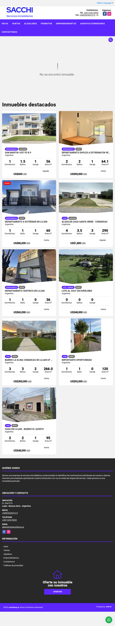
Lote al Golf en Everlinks (77, 291)
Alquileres (30, 23)
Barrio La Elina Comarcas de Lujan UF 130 (29, 360)
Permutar (46, 23)
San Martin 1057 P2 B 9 (18, 153)
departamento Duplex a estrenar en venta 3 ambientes (86, 153)
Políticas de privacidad (13, 565)
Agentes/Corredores (92, 23)
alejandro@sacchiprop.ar (13, 527)
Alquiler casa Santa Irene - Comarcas (84, 222)
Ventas (16, 23)
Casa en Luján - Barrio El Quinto (24, 429)
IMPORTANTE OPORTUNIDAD (77, 360)
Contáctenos (9, 32)
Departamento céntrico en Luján (25, 291)
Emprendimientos (66, 23)
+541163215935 (91, 13)
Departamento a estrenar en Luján (26, 222)
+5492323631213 (87, 15)
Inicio (5, 23)
